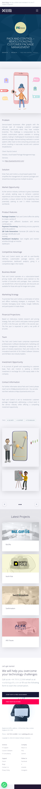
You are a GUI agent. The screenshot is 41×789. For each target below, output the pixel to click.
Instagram (24, 770)
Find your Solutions (13, 702)
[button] (4, 785)
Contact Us (5, 767)
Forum (4, 761)
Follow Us (24, 758)
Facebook (24, 761)
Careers (23, 753)
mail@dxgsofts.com (10, 682)
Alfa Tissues (10, 640)
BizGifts (8, 544)
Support (20, 420)
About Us (24, 748)
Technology (31, 420)
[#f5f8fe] (20, 531)
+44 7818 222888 (18, 679)
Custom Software (7, 750)
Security (11, 420)
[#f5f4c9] (20, 563)
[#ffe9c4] (20, 595)
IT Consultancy (6, 753)
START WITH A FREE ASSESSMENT (16, 694)
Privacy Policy (6, 770)
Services (4, 745)
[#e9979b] (20, 627)
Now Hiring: (5, 2)
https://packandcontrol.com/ (14, 161)
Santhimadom (10, 608)
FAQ (22, 750)
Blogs (3, 764)
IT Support (5, 748)
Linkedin (23, 767)
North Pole (9, 576)
